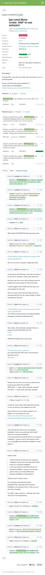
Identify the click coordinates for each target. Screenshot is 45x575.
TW (10, 332)
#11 (40, 323)
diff (24, 199)
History (5, 170)
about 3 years (19, 31)
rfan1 (20, 41)
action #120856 (29, 117)
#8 (41, 252)
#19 (40, 512)
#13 (40, 364)
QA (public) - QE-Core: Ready (29, 46)
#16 (40, 425)
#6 (41, 228)
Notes (12, 170)
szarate (17, 176)
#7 (41, 240)
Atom (33, 565)
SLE (10, 335)
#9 (41, 269)
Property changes (21, 170)
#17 (40, 451)
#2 (41, 176)
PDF (40, 565)
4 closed (26, 112)
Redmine (11, 572)
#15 (40, 396)
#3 (41, 190)
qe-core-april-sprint (25, 67)
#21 (40, 537)
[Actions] (42, 99)
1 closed (22, 93)
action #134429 (28, 156)
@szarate (11, 357)
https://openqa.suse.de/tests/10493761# (16, 88)
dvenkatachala (21, 29)
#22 (40, 547)
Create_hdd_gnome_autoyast (19, 350)
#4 (41, 205)
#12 (40, 345)
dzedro (17, 425)
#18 (40, 502)
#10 (40, 304)
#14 (40, 378)
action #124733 (29, 129)
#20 (40, 525)
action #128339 (28, 144)
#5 (41, 219)
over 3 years (30, 29)
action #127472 (8, 99)
